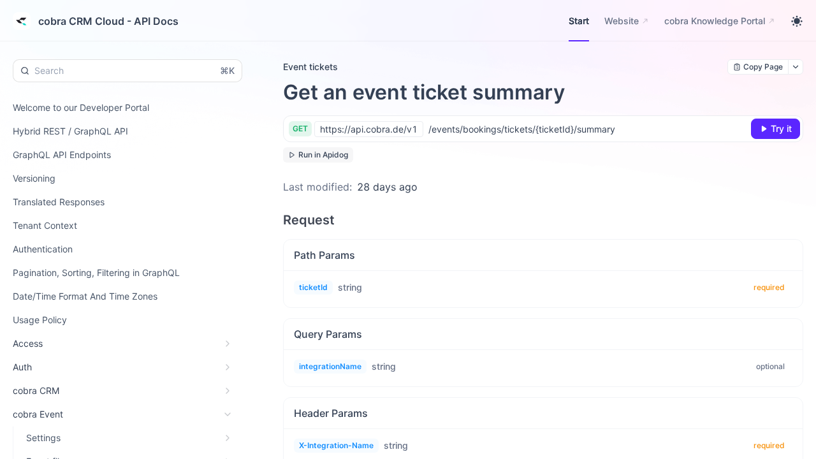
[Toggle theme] (797, 21)
